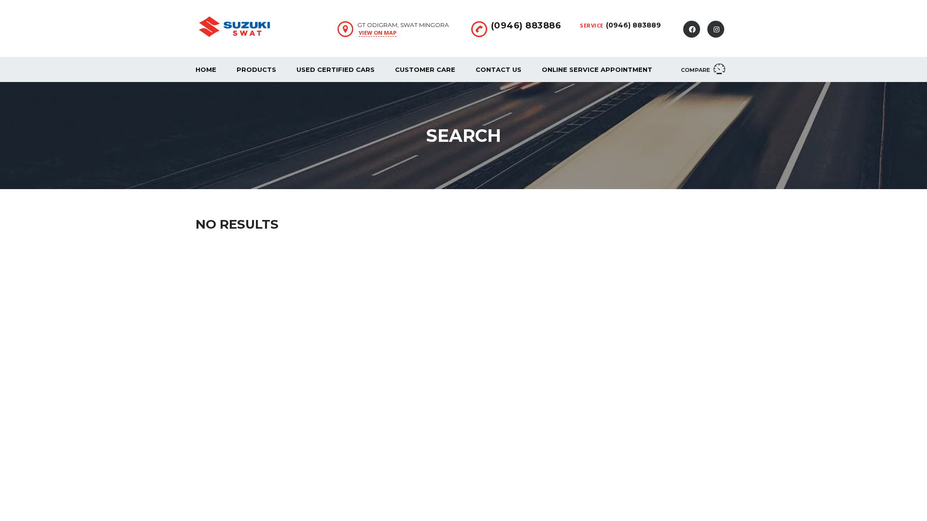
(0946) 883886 (526, 25)
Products (256, 69)
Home (206, 69)
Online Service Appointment (597, 69)
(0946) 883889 (633, 25)
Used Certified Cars (335, 69)
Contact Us (498, 69)
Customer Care (425, 69)
